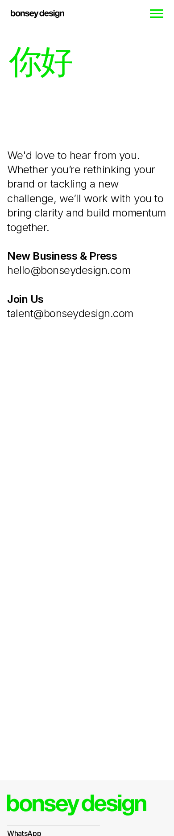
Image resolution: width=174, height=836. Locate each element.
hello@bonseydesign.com (68, 270)
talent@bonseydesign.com (70, 313)
